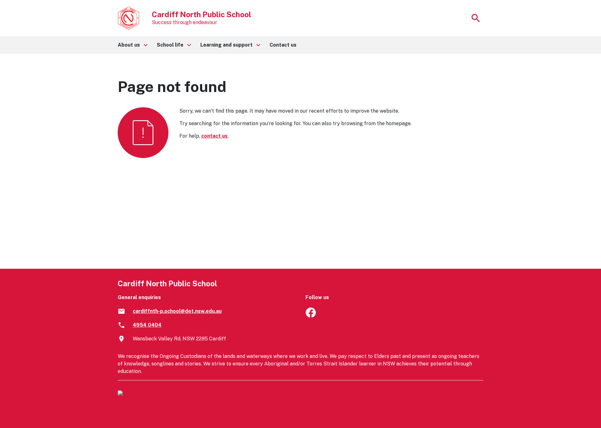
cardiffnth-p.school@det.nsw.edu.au (177, 311)
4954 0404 (147, 325)
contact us (214, 136)
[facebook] (311, 316)
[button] (132, 45)
